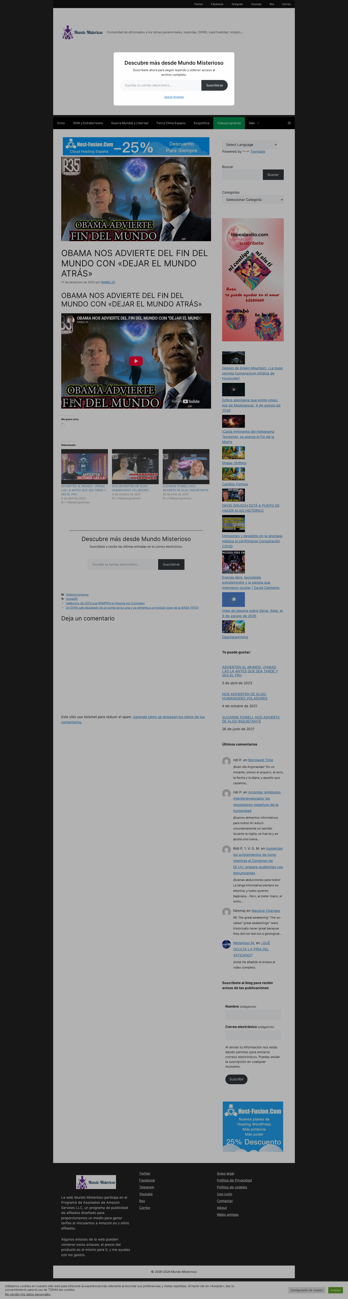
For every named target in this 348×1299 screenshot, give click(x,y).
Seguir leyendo (174, 97)
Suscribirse (214, 85)
